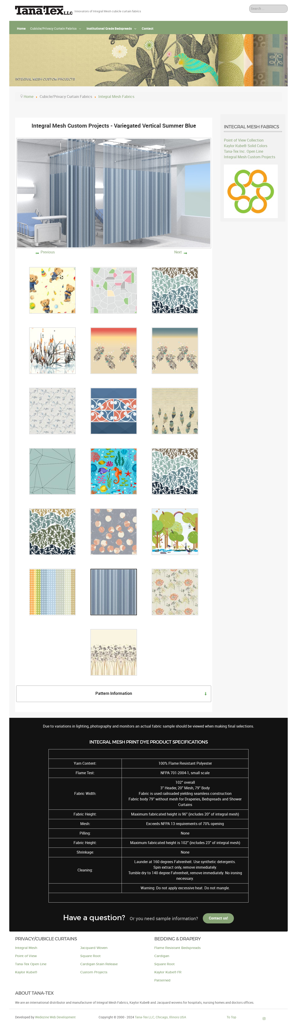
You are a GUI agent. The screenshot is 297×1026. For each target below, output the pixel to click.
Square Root (90, 956)
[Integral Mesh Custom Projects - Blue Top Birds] (175, 290)
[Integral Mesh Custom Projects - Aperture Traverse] (114, 290)
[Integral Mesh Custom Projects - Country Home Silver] (52, 410)
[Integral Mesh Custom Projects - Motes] (114, 531)
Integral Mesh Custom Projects (249, 157)
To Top (231, 1017)
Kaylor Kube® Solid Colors (245, 146)
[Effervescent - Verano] (114, 652)
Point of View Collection (244, 140)
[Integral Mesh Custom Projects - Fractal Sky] (52, 471)
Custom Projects (93, 972)
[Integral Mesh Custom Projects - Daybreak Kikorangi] (114, 410)
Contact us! (218, 918)
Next (178, 252)
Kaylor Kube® (26, 972)
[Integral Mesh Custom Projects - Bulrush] (52, 350)
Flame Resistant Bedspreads (177, 948)
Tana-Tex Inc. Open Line (243, 151)
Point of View (26, 956)
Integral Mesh (26, 948)
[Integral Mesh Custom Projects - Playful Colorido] (52, 591)
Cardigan (161, 956)
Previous (48, 252)
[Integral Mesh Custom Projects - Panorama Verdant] (175, 531)
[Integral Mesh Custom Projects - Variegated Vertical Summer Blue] (114, 591)
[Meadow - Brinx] (175, 591)
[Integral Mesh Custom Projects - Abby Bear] (52, 290)
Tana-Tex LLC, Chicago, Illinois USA (160, 1017)
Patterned (162, 980)
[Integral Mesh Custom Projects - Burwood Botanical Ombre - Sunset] (114, 350)
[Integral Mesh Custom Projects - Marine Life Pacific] (114, 471)
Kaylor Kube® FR (167, 972)
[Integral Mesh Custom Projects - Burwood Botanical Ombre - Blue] (175, 350)
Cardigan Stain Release (99, 964)
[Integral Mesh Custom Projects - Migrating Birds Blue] (175, 471)
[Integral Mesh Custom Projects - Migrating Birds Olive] (52, 531)
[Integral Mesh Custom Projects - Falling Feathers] (175, 410)
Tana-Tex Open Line (30, 964)
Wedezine (55, 1017)
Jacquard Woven (93, 948)
